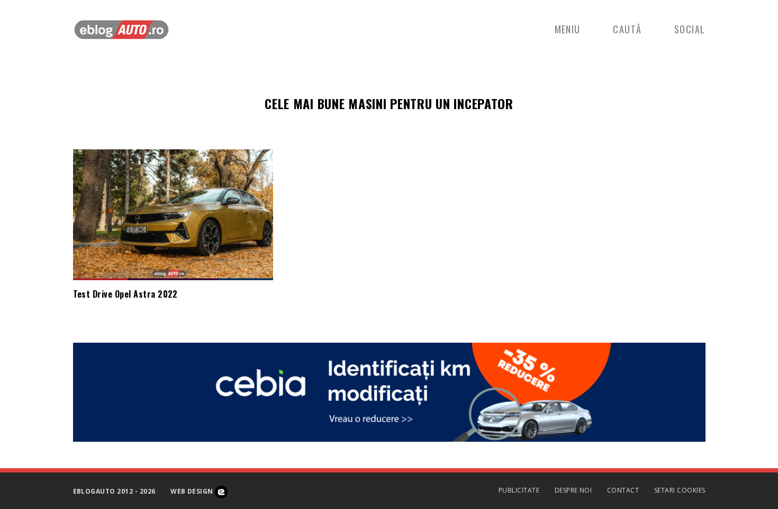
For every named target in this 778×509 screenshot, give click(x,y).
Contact (623, 490)
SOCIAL (689, 29)
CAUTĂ (627, 29)
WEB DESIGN (192, 491)
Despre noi (573, 490)
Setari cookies (679, 490)
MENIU (568, 29)
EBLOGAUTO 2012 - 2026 (114, 491)
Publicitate (519, 490)
